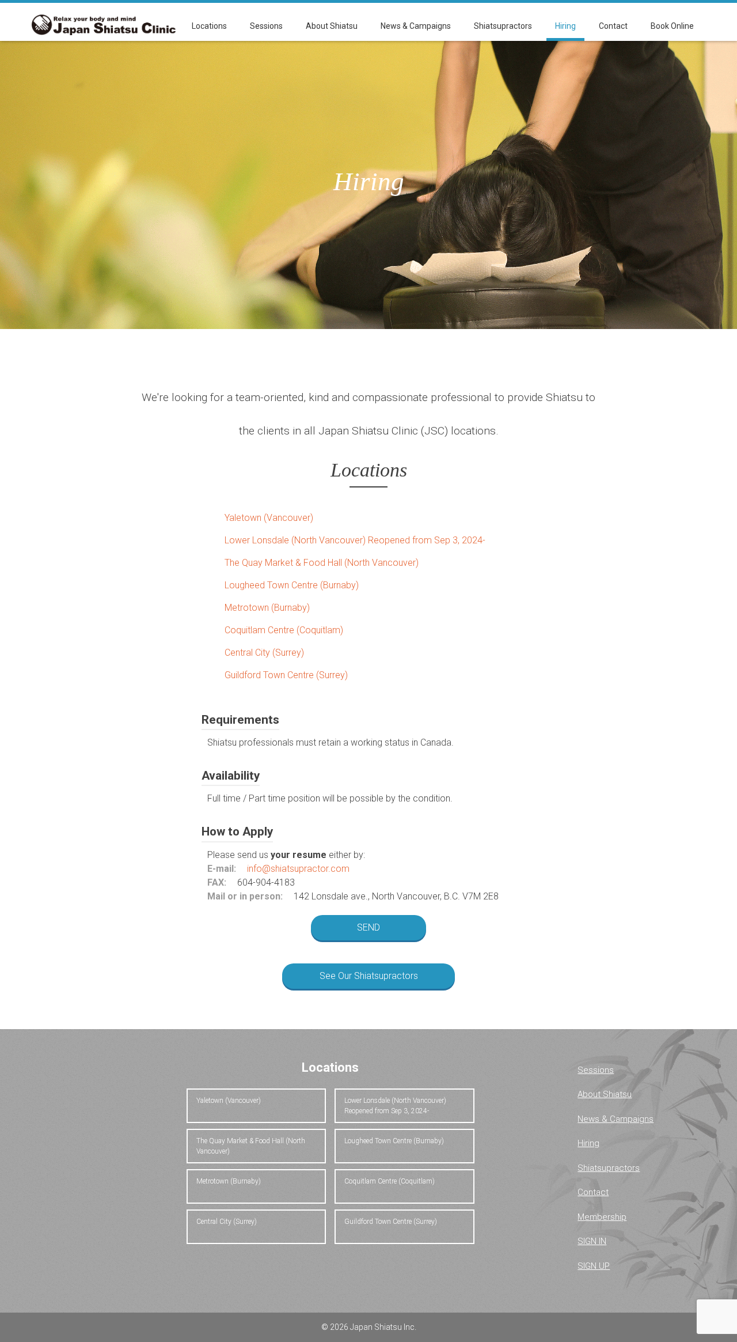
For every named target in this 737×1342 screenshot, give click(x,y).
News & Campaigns (416, 26)
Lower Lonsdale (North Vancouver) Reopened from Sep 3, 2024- (355, 540)
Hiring (565, 26)
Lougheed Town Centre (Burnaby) (292, 585)
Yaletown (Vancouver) (269, 517)
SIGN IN (592, 1241)
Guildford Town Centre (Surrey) (286, 675)
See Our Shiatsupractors (369, 975)
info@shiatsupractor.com (298, 868)
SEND (368, 927)
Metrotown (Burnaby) (267, 607)
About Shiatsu (332, 26)
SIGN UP (594, 1266)
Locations (209, 26)
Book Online (672, 26)
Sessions (266, 26)
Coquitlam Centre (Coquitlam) (284, 630)
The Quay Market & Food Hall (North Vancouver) (322, 562)
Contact (613, 26)
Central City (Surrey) (264, 652)
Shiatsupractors (503, 26)
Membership (602, 1217)
